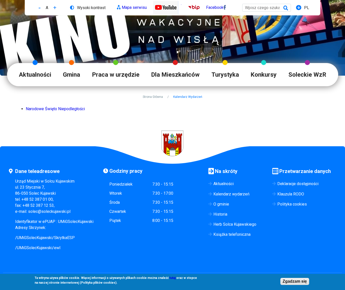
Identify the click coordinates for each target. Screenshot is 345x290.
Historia (220, 214)
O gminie (221, 204)
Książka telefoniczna (232, 234)
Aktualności (35, 74)
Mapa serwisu (134, 7)
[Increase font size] (54, 7)
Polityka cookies (292, 204)
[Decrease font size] (39, 7)
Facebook (215, 7)
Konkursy (264, 74)
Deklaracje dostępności (297, 183)
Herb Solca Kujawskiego (234, 224)
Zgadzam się (295, 281)
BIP (191, 7)
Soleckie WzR (307, 74)
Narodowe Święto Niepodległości (55, 108)
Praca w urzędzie (115, 74)
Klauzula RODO (290, 194)
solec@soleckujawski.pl (49, 211)
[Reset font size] (47, 7)
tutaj (172, 278)
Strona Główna (153, 97)
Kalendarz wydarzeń (231, 194)
